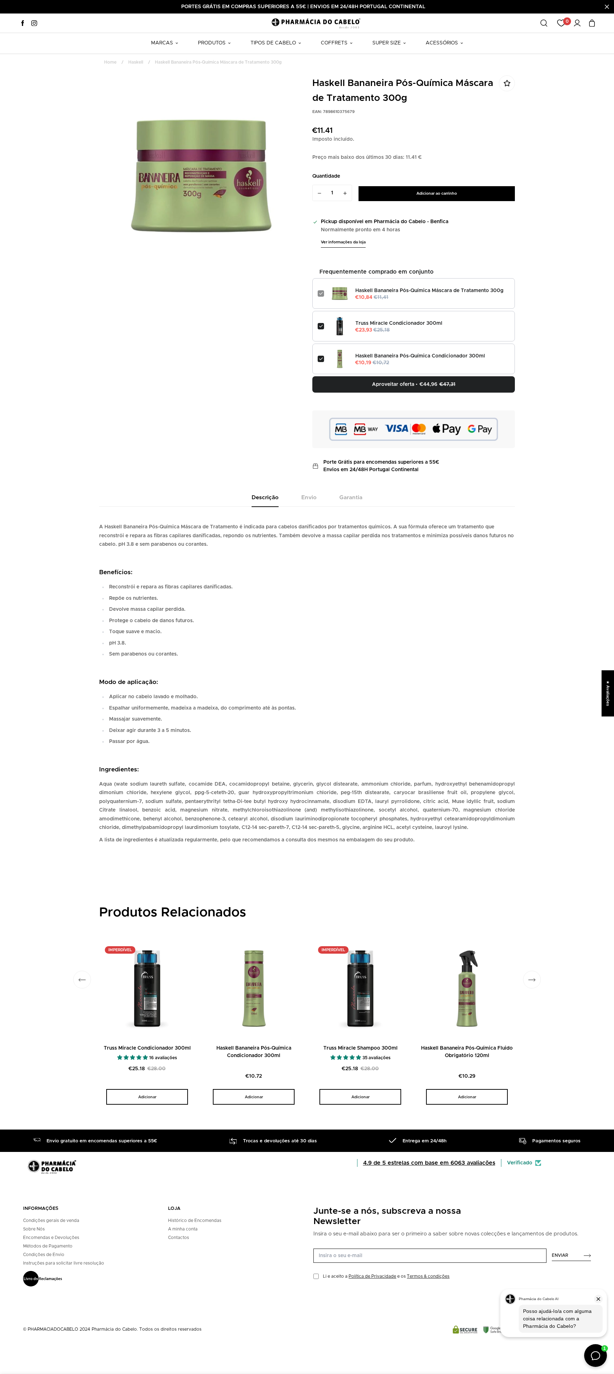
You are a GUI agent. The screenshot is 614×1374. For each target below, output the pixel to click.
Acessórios (442, 43)
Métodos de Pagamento (47, 1246)
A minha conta (183, 1229)
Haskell (135, 62)
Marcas (162, 43)
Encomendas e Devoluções (51, 1237)
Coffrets (334, 43)
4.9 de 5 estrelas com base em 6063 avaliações (429, 1163)
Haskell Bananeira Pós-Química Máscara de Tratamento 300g (429, 290)
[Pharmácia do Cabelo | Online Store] (315, 23)
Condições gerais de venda (51, 1220)
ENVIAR (560, 1255)
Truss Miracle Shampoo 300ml (360, 1048)
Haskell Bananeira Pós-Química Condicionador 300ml (420, 356)
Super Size (386, 43)
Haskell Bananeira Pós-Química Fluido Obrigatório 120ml (467, 1052)
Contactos (178, 1237)
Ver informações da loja (343, 242)
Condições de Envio (43, 1254)
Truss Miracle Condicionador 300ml (398, 323)
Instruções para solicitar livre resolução (63, 1263)
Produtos (212, 43)
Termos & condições (428, 1276)
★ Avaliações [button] (608, 693)
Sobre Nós (34, 1229)
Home (110, 62)
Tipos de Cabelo (273, 43)
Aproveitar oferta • (414, 384)
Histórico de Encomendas (194, 1220)
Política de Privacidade (372, 1276)
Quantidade (326, 176)
